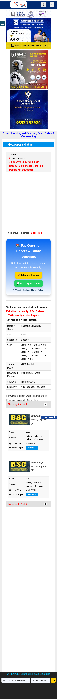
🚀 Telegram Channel (29, 275)
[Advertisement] (28, 201)
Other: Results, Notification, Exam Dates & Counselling (28, 135)
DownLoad (31, 448)
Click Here (36, 232)
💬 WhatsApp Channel (28, 283)
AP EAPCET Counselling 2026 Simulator (28, 673)
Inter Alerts (48, 417)
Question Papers (18, 158)
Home (13, 154)
